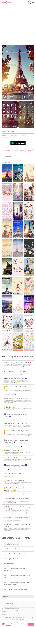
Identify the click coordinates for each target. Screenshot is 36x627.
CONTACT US (7, 617)
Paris (15, 150)
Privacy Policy (15, 619)
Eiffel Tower (7, 150)
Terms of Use (28, 617)
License (22, 619)
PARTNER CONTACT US (18, 617)
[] (32, 596)
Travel (30, 150)
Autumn (22, 150)
